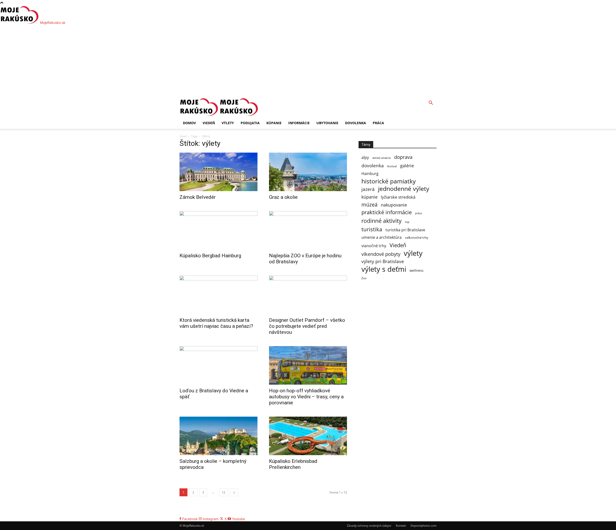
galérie (407, 165)
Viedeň (209, 123)
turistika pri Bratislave (405, 230)
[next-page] (234, 492)
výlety (413, 253)
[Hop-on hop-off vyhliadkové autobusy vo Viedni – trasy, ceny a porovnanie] (308, 365)
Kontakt (401, 526)
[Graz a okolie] (308, 172)
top (407, 222)
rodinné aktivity (381, 220)
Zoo (363, 278)
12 (223, 492)
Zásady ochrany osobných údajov (369, 526)
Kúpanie (274, 123)
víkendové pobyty (380, 254)
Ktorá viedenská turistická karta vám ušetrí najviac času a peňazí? (216, 323)
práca (418, 213)
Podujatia (250, 123)
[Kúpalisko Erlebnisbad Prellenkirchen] (308, 436)
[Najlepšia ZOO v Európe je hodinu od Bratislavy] (308, 230)
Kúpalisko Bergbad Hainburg (210, 256)
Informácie (299, 123)
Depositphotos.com (423, 526)
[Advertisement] (308, 61)
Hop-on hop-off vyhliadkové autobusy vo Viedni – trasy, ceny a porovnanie (306, 397)
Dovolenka (355, 123)
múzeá (369, 204)
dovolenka (372, 165)
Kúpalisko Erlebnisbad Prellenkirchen (293, 464)
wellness (417, 270)
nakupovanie (394, 204)
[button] (430, 103)
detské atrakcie (381, 158)
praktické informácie (386, 212)
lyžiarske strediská (398, 197)
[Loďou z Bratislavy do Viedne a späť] (218, 365)
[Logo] (199, 114)
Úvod (183, 136)
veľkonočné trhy (416, 237)
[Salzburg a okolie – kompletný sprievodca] (218, 436)
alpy (365, 157)
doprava (403, 157)
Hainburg (370, 173)
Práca (378, 123)
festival (392, 166)
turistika (371, 229)
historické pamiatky (388, 181)
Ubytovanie (327, 123)
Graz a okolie (283, 197)
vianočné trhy (373, 245)
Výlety (228, 123)
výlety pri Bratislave (382, 261)
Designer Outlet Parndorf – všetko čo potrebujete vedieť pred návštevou (307, 326)
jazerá (368, 189)
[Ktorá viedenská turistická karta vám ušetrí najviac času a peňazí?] (218, 295)
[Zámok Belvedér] (218, 172)
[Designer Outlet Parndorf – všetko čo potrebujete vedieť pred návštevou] (308, 295)
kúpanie (369, 196)
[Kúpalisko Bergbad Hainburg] (218, 230)
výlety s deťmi (383, 268)
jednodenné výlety (403, 188)
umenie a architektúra (381, 237)
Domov (189, 123)
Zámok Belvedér (198, 197)
